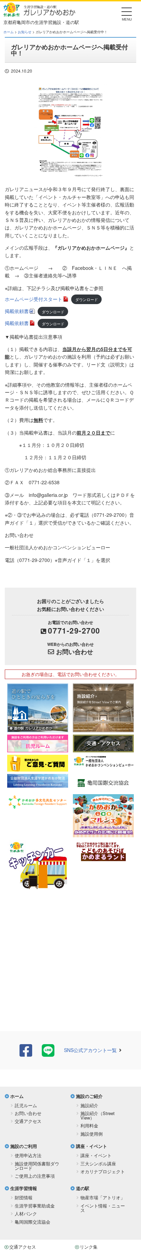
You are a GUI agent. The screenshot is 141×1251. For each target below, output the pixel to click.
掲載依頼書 (17, 311)
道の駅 (82, 1188)
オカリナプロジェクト (102, 1171)
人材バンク (26, 1213)
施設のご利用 (23, 1146)
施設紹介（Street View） (97, 1115)
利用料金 (89, 1125)
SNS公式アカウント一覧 (90, 1050)
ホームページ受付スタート (33, 299)
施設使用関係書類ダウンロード (37, 1165)
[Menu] (127, 13)
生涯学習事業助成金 (35, 1205)
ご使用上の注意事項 (35, 1176)
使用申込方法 (28, 1155)
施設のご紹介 (89, 1096)
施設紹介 (89, 1105)
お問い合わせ (74, 651)
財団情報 (24, 1197)
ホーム (8, 31)
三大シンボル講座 (98, 1163)
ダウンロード (86, 299)
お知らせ (24, 31)
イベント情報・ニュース (102, 1207)
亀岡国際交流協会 (32, 1221)
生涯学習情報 (23, 1188)
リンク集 (89, 1246)
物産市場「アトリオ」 (102, 1197)
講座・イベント (91, 1146)
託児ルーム (26, 1105)
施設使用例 (91, 1133)
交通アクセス (28, 1121)
